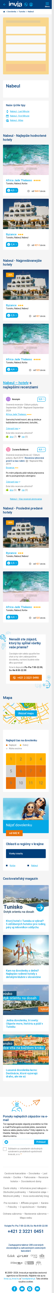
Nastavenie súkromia (35, 1213)
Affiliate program (30, 1203)
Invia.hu (15, 1278)
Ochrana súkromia (12, 1213)
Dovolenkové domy (31, 1181)
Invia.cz (7, 1278)
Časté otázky (10, 1188)
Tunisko (22, 12)
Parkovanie (30, 1177)
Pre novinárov (11, 1203)
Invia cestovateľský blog (36, 1196)
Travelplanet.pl (28, 1278)
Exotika (17, 1177)
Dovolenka (12, 12)
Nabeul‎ (34, 865)
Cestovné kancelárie (15, 1173)
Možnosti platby (12, 1196)
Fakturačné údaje (38, 1192)
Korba (12, 865)
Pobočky (13, 1207)
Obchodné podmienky (15, 1192)
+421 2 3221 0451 (26, 1231)
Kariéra (44, 1203)
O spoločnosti (27, 1207)
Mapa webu (26, 1217)
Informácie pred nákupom (33, 1188)
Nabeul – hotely (16, 383)
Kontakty (41, 1207)
